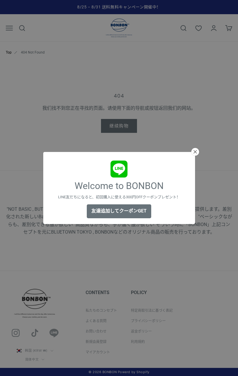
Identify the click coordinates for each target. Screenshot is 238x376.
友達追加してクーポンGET (119, 211)
